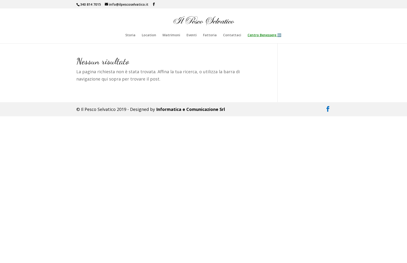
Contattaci (232, 35)
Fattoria (210, 35)
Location (149, 35)
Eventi (192, 35)
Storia (130, 35)
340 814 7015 (90, 4)
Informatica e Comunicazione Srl (190, 109)
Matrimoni (171, 35)
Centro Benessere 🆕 (264, 35)
